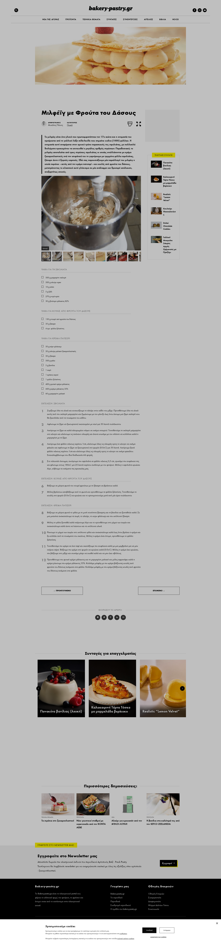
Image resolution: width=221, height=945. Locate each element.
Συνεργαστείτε (154, 898)
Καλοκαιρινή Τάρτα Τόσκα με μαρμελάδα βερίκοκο (110, 709)
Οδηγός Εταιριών (156, 894)
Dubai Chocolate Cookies (167, 226)
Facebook (98, 617)
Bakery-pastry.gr (117, 894)
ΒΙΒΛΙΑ (162, 19)
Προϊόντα (80, 817)
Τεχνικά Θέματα (47, 817)
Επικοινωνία (153, 909)
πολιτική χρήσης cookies (125, 938)
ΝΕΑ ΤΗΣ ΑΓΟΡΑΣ (50, 19)
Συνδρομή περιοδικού (120, 905)
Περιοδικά (115, 902)
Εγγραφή (167, 863)
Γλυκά (70, 125)
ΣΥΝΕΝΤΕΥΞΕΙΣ (130, 19)
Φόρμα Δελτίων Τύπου (158, 905)
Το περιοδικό (116, 898)
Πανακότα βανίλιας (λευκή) (167, 165)
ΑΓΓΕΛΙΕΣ (148, 19)
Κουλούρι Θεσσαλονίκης (169, 211)
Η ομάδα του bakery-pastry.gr (123, 909)
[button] (16, 10)
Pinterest (110, 617)
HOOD (175, 19)
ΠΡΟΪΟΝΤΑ (70, 19)
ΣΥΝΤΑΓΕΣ (112, 19)
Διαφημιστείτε (154, 902)
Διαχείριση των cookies (158, 937)
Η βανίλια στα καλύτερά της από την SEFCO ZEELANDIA (163, 822)
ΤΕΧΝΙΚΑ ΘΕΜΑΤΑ (91, 19)
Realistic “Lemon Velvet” (167, 197)
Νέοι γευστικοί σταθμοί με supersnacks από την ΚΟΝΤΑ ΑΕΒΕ (91, 824)
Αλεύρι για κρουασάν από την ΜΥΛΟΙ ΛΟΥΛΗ (127, 822)
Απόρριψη (166, 930)
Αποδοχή (149, 930)
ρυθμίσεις (123, 933)
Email (123, 617)
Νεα (113, 817)
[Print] (130, 123)
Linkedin (117, 617)
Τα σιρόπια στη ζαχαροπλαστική (57, 820)
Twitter (104, 617)
